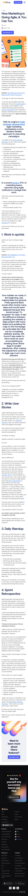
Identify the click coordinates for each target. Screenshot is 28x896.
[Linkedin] (17, 888)
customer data (6, 475)
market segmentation (8, 110)
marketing (5, 223)
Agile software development (14, 123)
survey (15, 182)
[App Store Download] (8, 883)
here (22, 498)
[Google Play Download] (20, 883)
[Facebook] (10, 888)
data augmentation (15, 481)
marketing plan (20, 104)
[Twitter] (14, 888)
